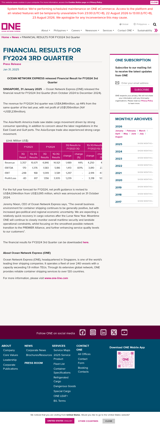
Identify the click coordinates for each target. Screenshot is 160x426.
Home (5, 37)
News (15, 37)
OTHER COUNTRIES (88, 421)
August (118, 136)
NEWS (29, 345)
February (131, 130)
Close (154, 2)
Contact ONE (125, 30)
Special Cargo (62, 391)
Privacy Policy (96, 2)
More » (156, 30)
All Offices (84, 354)
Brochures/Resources (39, 355)
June (133, 133)
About (44, 30)
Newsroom (91, 30)
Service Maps (62, 350)
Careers (75, 30)
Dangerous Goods (65, 386)
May (126, 133)
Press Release (12, 64)
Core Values (10, 355)
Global (125, 24)
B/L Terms (60, 400)
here (85, 242)
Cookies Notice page (77, 2)
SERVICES (58, 345)
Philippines (60, 30)
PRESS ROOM (34, 362)
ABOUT (6, 345)
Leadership (10, 359)
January (119, 130)
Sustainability (145, 30)
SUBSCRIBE (141, 89)
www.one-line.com (56, 278)
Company (9, 350)
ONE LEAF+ (61, 396)
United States (59, 420)
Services (107, 30)
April (117, 133)
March (142, 130)
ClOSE (108, 421)
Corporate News (36, 350)
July (142, 133)
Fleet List (59, 363)
